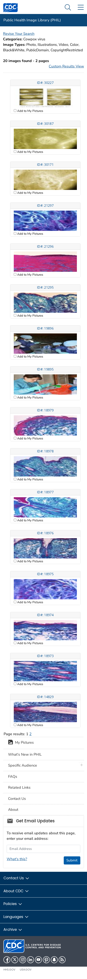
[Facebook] (6, 959)
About (13, 809)
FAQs (12, 776)
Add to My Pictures (29, 111)
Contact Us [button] (14, 877)
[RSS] (62, 959)
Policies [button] (10, 903)
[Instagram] (22, 959)
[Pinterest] (46, 959)
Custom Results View (66, 66)
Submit (71, 860)
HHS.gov (9, 970)
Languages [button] (13, 916)
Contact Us (17, 798)
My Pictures (23, 742)
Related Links (19, 787)
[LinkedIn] (30, 959)
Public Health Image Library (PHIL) (32, 20)
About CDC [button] (13, 890)
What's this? (17, 859)
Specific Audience (22, 765)
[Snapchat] (54, 959)
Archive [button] (10, 929)
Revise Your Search (18, 33)
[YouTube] (38, 959)
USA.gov (26, 970)
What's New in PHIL (25, 754)
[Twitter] (14, 959)
